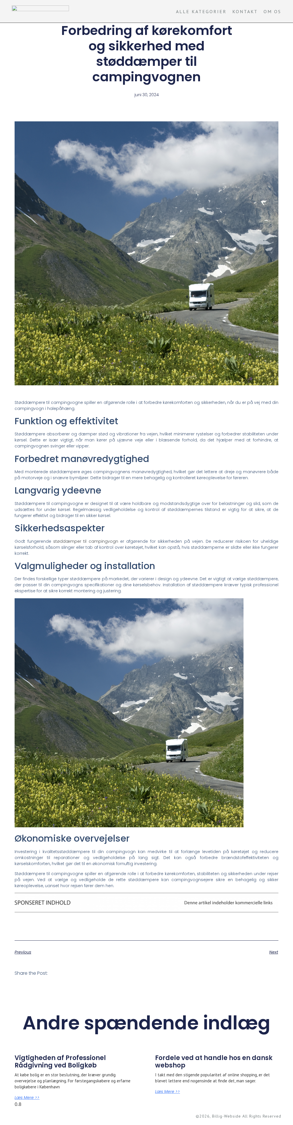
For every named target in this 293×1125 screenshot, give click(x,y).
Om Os (272, 11)
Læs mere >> (27, 1097)
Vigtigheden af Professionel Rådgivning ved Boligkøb (60, 1061)
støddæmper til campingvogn (85, 541)
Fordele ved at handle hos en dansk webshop (213, 1061)
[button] (59, 973)
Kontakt (245, 11)
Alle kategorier (201, 11)
